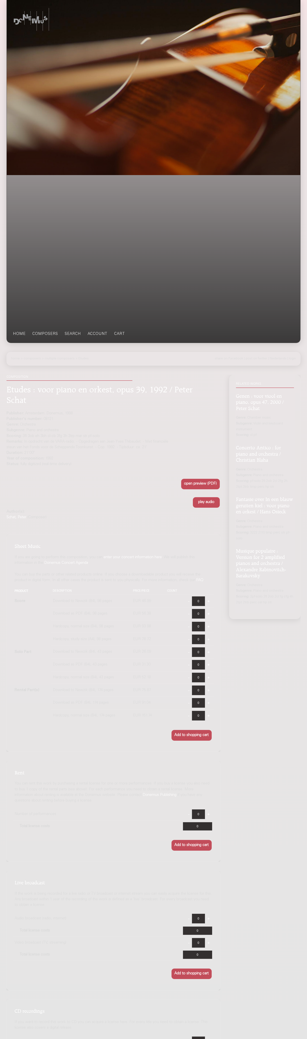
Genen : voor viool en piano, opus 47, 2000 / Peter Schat (260, 401)
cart (119, 334)
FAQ (199, 580)
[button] (200, 484)
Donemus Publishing (159, 795)
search (73, 334)
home (19, 334)
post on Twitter (256, 358)
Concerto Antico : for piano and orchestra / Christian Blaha (258, 453)
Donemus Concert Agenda (66, 563)
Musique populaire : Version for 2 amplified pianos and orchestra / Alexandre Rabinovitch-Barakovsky (261, 562)
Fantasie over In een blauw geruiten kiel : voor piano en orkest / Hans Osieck (264, 504)
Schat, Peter (16, 517)
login (292, 358)
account (97, 334)
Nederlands (278, 358)
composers (45, 334)
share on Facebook (229, 358)
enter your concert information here (133, 557)
